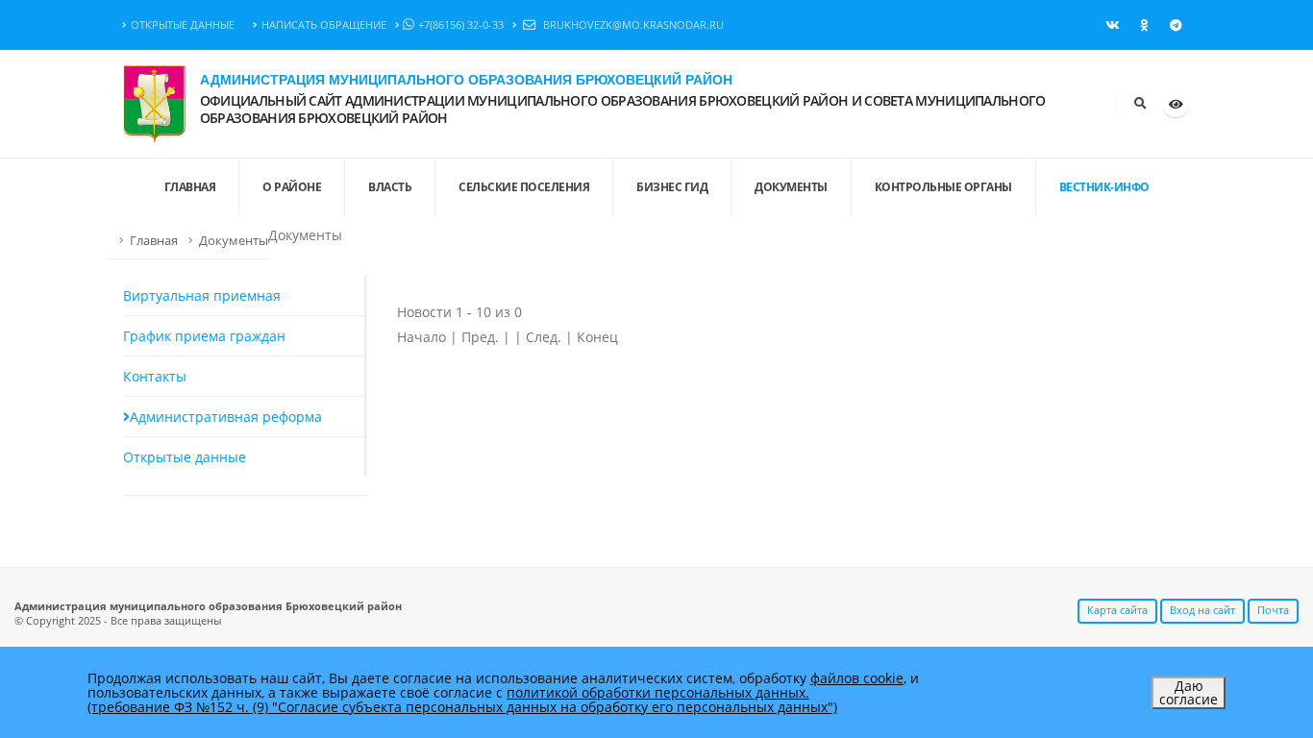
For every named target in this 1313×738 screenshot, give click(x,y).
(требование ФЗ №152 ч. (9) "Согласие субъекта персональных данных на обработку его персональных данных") (462, 707)
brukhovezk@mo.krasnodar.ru (632, 24)
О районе (291, 187)
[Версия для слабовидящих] (1175, 103)
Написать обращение (323, 24)
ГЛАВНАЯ (190, 187)
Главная (154, 241)
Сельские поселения (523, 187)
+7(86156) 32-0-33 (461, 24)
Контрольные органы (943, 187)
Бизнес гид (671, 187)
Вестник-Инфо (1104, 187)
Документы (791, 187)
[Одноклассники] (1143, 25)
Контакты (154, 376)
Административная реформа (226, 416)
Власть (389, 187)
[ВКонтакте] (1112, 25)
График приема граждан (204, 336)
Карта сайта (1117, 610)
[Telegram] (1175, 25)
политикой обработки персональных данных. (658, 692)
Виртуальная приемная (202, 295)
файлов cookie (857, 678)
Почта (1273, 610)
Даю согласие (1188, 692)
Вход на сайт (1202, 610)
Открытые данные (183, 24)
